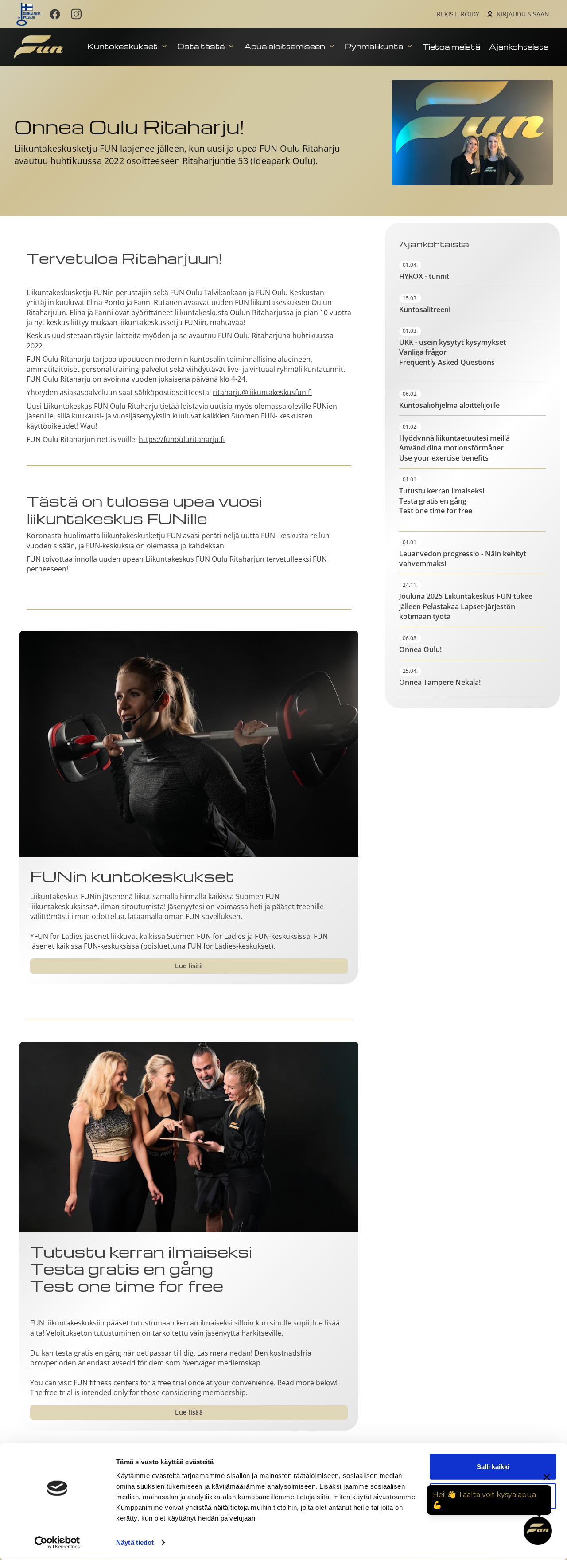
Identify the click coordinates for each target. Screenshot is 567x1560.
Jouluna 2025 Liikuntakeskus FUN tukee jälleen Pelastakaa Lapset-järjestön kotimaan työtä (465, 606)
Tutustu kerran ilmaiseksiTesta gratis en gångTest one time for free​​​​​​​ (141, 1269)
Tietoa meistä (451, 46)
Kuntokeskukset (123, 46)
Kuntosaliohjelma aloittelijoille (449, 405)
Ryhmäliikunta (375, 46)
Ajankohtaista (518, 46)
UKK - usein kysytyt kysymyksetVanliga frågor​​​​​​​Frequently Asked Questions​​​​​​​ (452, 352)
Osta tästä (201, 46)
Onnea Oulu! (420, 649)
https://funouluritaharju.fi (182, 439)
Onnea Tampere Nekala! (440, 682)
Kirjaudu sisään (523, 14)
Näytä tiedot (135, 1542)
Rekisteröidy (458, 14)
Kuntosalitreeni (424, 309)
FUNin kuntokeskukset (132, 876)
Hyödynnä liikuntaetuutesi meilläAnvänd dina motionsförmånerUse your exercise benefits (454, 448)
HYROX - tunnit (424, 276)
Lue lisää (189, 966)
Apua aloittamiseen (285, 46)
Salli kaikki (493, 1466)
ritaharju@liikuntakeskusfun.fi (262, 392)
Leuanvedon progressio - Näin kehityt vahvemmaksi (462, 558)
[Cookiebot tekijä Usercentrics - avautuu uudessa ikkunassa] (57, 1542)
